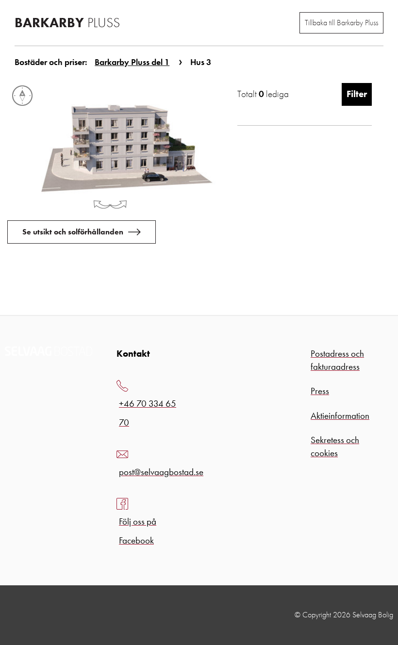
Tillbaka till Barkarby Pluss (341, 22)
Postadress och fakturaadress (337, 360)
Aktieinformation (340, 416)
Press (320, 391)
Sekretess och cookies (335, 446)
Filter (357, 94)
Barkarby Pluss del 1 (132, 61)
